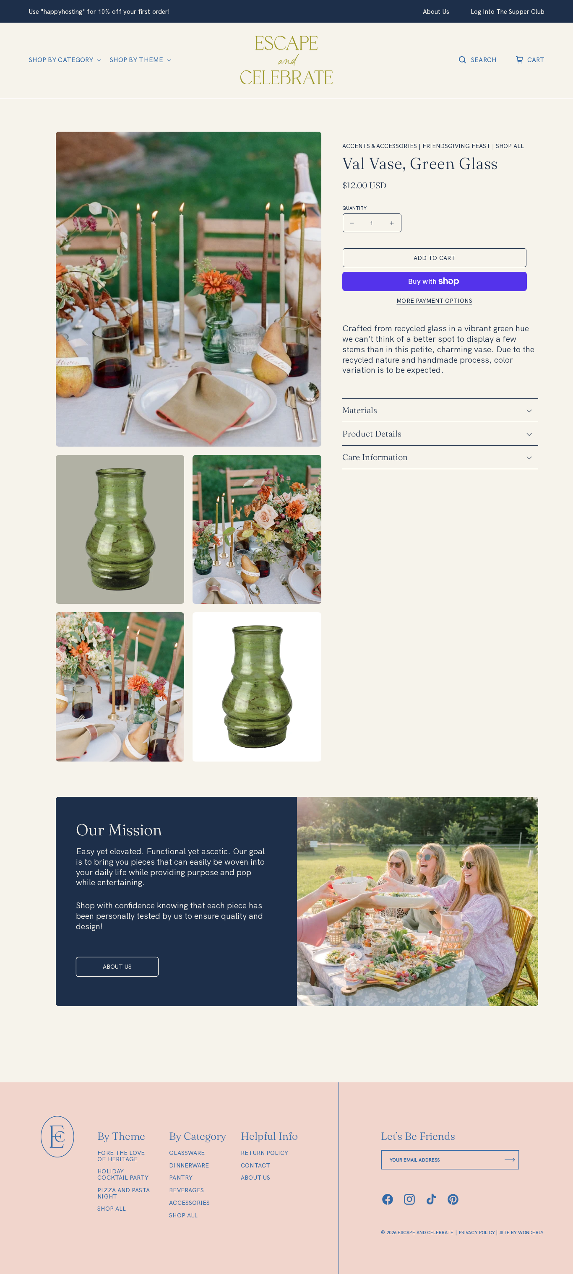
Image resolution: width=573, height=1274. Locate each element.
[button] (63, 60)
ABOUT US (117, 966)
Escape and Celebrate (425, 1232)
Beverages (186, 1190)
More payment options (434, 301)
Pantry (180, 1177)
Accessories (189, 1202)
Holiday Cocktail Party (122, 1174)
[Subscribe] (509, 1160)
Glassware (187, 1153)
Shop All (111, 1208)
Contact (255, 1165)
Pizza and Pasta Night (123, 1193)
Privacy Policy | (478, 1232)
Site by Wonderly (522, 1232)
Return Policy (264, 1153)
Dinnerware (189, 1165)
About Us (255, 1177)
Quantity (354, 208)
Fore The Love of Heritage (121, 1156)
